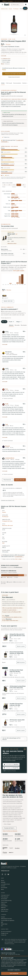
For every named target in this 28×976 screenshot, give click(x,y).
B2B (2, 922)
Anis (5, 159)
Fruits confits (7, 171)
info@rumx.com (5, 870)
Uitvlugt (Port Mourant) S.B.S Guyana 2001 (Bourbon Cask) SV (17, 636)
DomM (6, 403)
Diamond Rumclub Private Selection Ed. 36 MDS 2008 (16, 652)
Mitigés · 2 (18, 321)
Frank (6, 424)
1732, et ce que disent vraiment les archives (13, 607)
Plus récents (24, 325)
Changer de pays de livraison (14, 76)
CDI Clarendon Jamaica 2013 (17, 719)
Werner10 (7, 446)
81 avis (15, 675)
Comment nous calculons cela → (8, 500)
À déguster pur (5, 137)
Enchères (3, 885)
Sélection (11, 325)
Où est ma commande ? (6, 931)
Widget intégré (4, 924)
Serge (6, 388)
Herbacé (18, 217)
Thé (5, 167)
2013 (3, 543)
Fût (12, 201)
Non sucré (10, 525)
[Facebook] (2, 874)
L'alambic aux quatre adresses (10, 610)
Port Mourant (5, 516)
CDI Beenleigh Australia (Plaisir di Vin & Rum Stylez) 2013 (18, 687)
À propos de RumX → (9, 828)
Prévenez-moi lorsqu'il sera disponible (14, 73)
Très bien (8, 44)
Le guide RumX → (19, 556)
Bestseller (3, 882)
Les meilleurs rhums (5, 884)
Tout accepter (14, 973)
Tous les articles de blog (6, 900)
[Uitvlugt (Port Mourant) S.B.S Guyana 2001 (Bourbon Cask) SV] (5, 637)
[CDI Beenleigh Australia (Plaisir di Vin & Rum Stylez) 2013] (5, 688)
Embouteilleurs (4, 905)
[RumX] (7, 5)
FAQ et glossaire (4, 896)
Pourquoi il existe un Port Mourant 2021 (12, 611)
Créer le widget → (19, 559)
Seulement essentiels (14, 969)
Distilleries (3, 904)
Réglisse (3, 156)
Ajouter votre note (8, 301)
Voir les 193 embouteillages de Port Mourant (14, 739)
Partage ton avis (4, 933)
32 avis (15, 640)
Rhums (2, 880)
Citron (16, 211)
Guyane (4, 512)
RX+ (2, 925)
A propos (3, 916)
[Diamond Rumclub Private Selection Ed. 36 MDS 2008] (5, 654)
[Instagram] (5, 874)
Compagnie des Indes (7, 521)
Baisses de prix (4, 911)
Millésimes (3, 907)
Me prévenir (22, 662)
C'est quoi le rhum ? (5, 895)
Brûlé (12, 208)
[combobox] (17, 4)
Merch (2, 889)
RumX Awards (4, 887)
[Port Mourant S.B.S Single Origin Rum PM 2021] (5, 672)
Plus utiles (17, 325)
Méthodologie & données (6, 918)
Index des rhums (4, 909)
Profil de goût (9, 83)
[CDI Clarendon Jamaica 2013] (5, 722)
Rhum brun (4, 39)
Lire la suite (3, 55)
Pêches (3, 148)
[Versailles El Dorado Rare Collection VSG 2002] (5, 706)
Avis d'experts (4, 898)
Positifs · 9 (11, 321)
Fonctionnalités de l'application (7, 920)
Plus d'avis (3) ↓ (8, 479)
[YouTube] (8, 874)
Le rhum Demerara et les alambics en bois (12, 617)
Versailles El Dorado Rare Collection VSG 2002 (16, 704)
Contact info (3, 935)
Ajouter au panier (21, 646)
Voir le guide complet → (19, 270)
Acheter (3, 83)
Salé (5, 152)
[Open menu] (2, 4)
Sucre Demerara (8, 163)
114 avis (15, 708)
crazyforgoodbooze (9, 457)
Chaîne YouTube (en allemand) (10, 831)
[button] (14, 24)
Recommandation (17, 83)
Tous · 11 (4, 321)
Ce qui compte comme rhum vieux (10, 620)
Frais (14, 217)
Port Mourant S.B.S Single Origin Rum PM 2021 (16, 670)
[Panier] (25, 4)
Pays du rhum (4, 902)
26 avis (15, 691)
